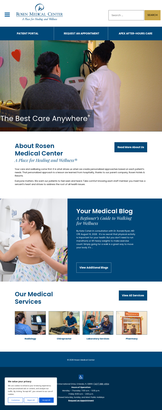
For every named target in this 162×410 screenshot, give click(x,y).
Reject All (31, 400)
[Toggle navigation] (7, 14)
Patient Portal (27, 33)
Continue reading (91, 258)
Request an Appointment (81, 33)
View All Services (133, 295)
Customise (15, 400)
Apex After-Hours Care (135, 33)
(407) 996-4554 (101, 384)
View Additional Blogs (93, 267)
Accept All (46, 400)
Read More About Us (131, 147)
